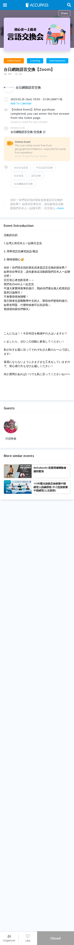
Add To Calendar (21, 103)
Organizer (9, 940)
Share (64, 13)
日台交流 (18, 175)
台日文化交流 (21, 167)
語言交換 (36, 175)
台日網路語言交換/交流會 (26, 132)
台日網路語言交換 (23, 183)
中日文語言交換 (44, 167)
